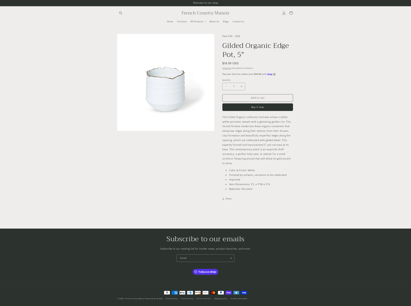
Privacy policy (187, 298)
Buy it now (257, 107)
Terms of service (204, 298)
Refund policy (172, 298)
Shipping (226, 68)
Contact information (239, 298)
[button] (120, 13)
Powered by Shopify (154, 299)
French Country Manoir (135, 299)
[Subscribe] (230, 258)
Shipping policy (221, 298)
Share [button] (229, 198)
